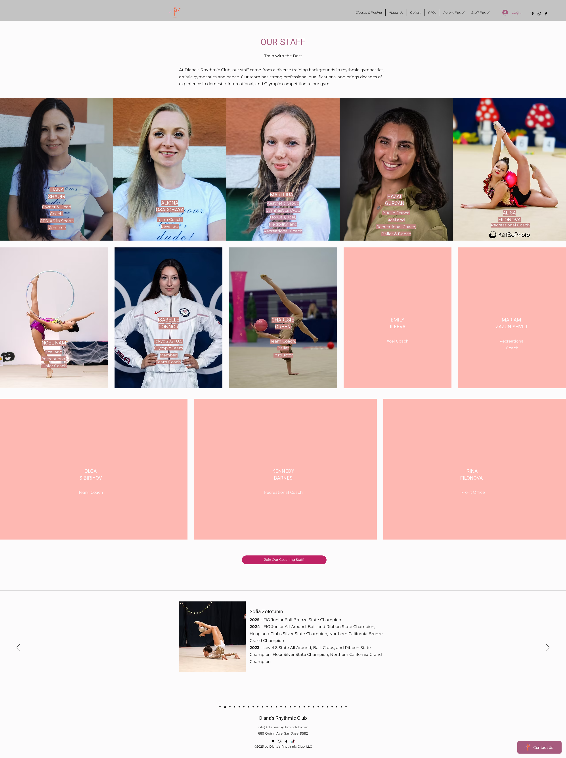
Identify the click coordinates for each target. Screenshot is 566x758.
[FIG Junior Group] (239, 707)
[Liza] (271, 707)
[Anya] (220, 707)
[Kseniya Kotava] (318, 707)
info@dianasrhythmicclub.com (283, 727)
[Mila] (299, 707)
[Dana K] (304, 707)
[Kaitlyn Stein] (341, 707)
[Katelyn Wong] (322, 707)
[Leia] (276, 707)
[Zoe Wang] (346, 707)
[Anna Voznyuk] (332, 707)
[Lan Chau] (257, 707)
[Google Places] (532, 13)
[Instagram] (539, 13)
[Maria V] (262, 707)
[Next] (547, 647)
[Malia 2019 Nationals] (248, 707)
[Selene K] (309, 707)
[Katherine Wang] (327, 707)
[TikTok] (293, 741)
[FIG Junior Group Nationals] (253, 707)
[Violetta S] (230, 707)
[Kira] (295, 707)
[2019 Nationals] (234, 707)
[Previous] (18, 647)
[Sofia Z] (224, 707)
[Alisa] (281, 707)
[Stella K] (313, 707)
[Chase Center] (336, 707)
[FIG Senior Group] (244, 707)
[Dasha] (267, 707)
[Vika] (285, 707)
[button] (396, 12)
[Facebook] (546, 13)
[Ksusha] (290, 707)
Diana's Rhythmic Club (283, 718)
